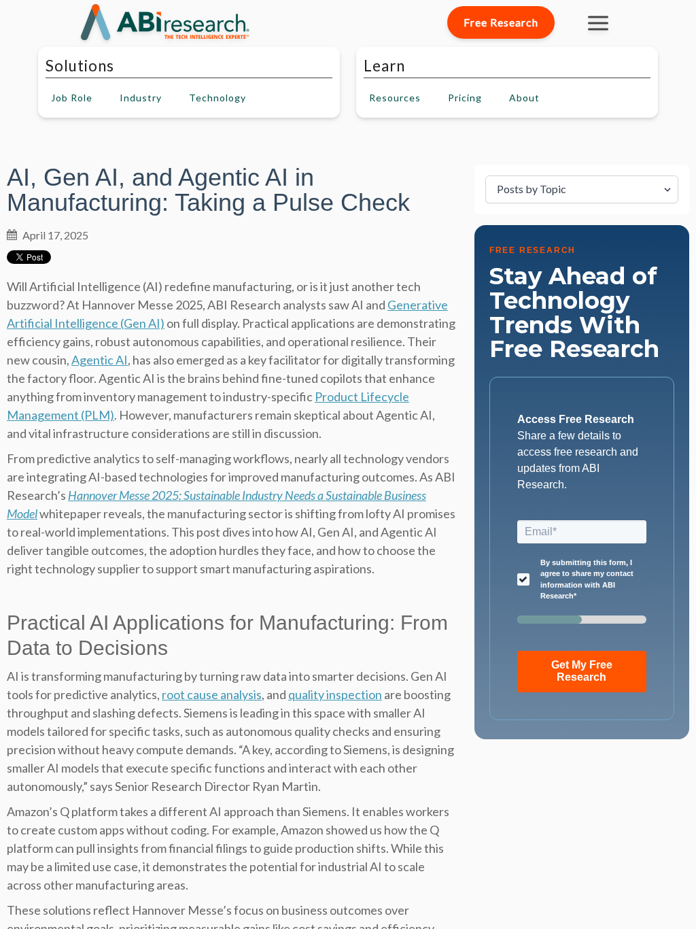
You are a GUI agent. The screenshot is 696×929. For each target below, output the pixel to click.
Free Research (501, 22)
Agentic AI (99, 359)
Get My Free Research (581, 671)
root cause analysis (212, 694)
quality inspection (335, 694)
